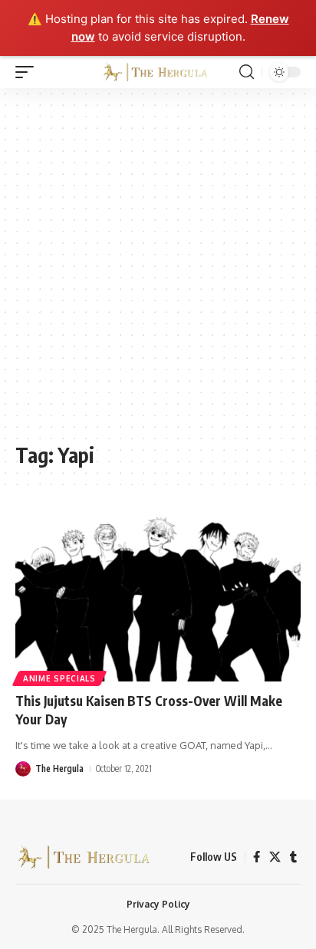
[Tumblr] (293, 857)
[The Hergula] (158, 72)
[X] (275, 857)
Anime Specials (59, 678)
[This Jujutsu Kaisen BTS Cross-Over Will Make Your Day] (158, 596)
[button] (28, 72)
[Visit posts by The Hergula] (23, 769)
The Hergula (59, 768)
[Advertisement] (158, 273)
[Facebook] (256, 857)
